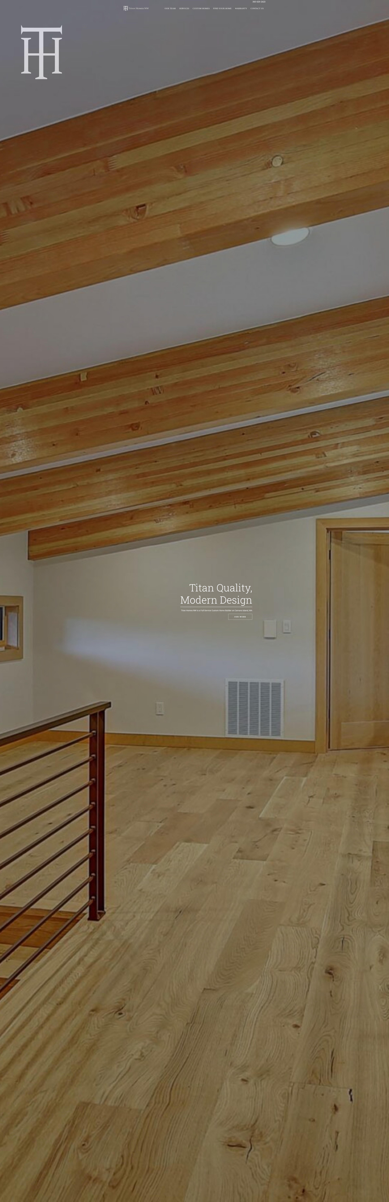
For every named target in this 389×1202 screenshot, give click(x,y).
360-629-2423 (259, 1)
